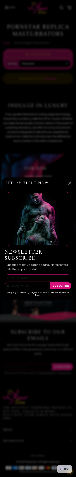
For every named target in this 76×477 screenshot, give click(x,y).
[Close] (70, 183)
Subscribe (61, 285)
